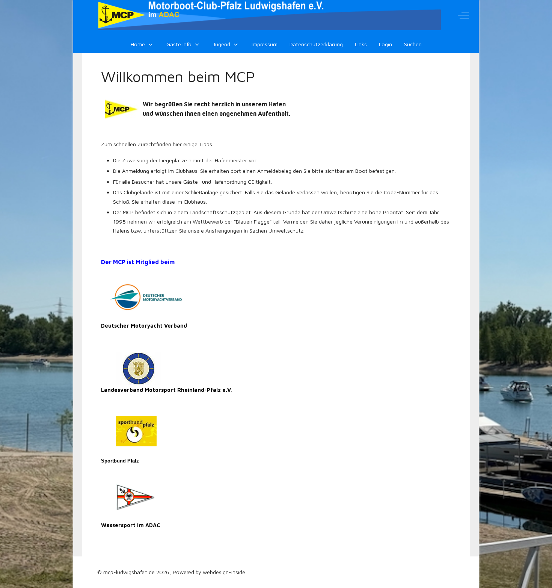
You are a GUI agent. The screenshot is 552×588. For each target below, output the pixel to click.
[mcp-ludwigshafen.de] (269, 15)
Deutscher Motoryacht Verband (144, 325)
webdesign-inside (224, 572)
